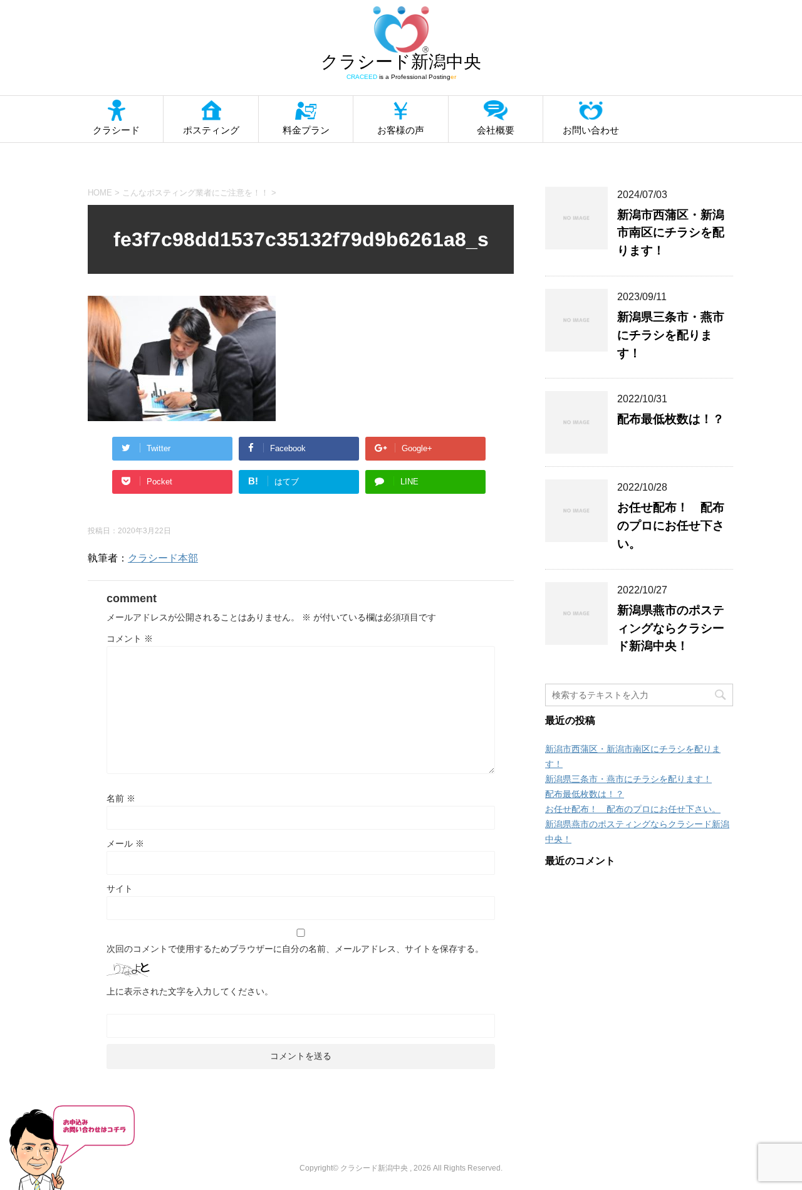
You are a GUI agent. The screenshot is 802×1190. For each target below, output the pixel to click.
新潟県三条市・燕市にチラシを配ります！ (670, 335)
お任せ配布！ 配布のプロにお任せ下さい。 (670, 525)
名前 (121, 798)
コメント (130, 639)
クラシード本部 (163, 558)
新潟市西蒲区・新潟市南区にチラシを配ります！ (670, 233)
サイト (120, 889)
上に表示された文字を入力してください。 (190, 991)
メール (125, 843)
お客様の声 (400, 130)
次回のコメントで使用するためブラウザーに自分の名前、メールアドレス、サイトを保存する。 (295, 949)
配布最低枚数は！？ (670, 418)
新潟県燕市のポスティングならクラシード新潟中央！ (670, 628)
